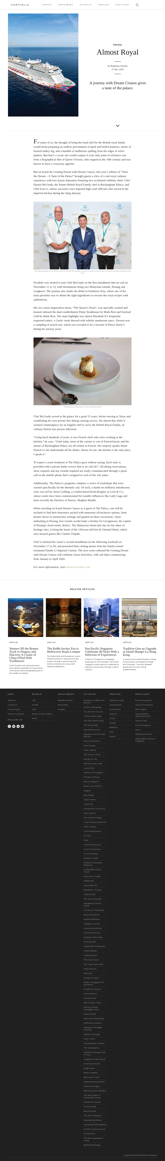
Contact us (12, 705)
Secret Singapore (143, 725)
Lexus (138, 730)
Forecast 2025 (90, 1014)
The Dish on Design (92, 899)
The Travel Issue (91, 960)
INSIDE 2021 (89, 881)
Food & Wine (115, 709)
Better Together (91, 1073)
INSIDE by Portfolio (143, 734)
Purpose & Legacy (92, 1086)
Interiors (113, 714)
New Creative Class (92, 1002)
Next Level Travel (91, 1077)
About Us (12, 700)
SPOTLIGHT (122, 5)
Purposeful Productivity (94, 946)
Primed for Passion (92, 989)
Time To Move (90, 826)
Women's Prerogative (93, 772)
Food (86, 840)
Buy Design (89, 795)
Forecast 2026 (90, 1106)
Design (113, 723)
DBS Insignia (141, 709)
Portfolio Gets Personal (94, 1129)
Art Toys (87, 835)
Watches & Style (117, 700)
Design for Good (91, 978)
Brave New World (91, 915)
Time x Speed (90, 750)
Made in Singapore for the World (94, 983)
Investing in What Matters (95, 1124)
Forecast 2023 (90, 942)
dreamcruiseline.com (78, 567)
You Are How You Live (93, 711)
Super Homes (90, 799)
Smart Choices (90, 969)
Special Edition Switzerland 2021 (143, 715)
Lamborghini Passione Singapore (145, 740)
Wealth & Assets (65, 700)
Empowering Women (93, 1120)
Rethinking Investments (94, 1082)
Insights (61, 709)
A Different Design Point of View (95, 1053)
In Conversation (91, 853)
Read (34, 718)
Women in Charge (92, 1034)
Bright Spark (89, 1068)
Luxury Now (89, 768)
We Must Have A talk (93, 763)
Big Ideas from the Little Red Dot (94, 735)
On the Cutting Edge (93, 707)
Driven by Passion (92, 933)
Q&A (34, 709)
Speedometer (116, 705)
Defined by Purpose (93, 1023)
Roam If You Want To (93, 786)
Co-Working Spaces (92, 831)
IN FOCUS (86, 5)
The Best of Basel (92, 777)
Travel (112, 718)
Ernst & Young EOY (143, 700)
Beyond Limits (90, 1111)
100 (33, 700)
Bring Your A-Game (92, 876)
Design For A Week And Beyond (94, 701)
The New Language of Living (93, 1139)
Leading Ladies (90, 955)
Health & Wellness (92, 919)
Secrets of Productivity (94, 910)
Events (113, 736)
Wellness (114, 727)
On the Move (89, 1133)
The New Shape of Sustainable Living (92, 1096)
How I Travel (89, 1039)
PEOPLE (47, 5)
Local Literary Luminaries (95, 822)
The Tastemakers (91, 1048)
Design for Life (90, 759)
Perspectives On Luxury (94, 808)
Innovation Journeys (93, 928)
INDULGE (103, 5)
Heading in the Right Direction (93, 1028)
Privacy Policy (14, 709)
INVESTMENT (65, 5)
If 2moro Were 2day (92, 716)
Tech (112, 732)
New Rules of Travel (93, 890)
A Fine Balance (90, 993)
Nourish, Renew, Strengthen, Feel (91, 1008)
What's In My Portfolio (42, 714)
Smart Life (88, 804)
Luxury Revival (90, 885)
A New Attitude (90, 951)
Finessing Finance (92, 741)
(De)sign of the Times (93, 937)
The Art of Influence (93, 1115)
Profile (35, 705)
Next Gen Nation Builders (95, 1091)
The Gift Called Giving (93, 720)
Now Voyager (90, 745)
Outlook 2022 (90, 894)
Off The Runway (91, 725)
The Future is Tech (92, 754)
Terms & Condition (16, 714)
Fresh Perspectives (92, 844)
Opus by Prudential (144, 705)
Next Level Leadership (94, 1018)
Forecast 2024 (90, 998)
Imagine (87, 790)
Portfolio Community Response (93, 864)
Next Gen (88, 973)
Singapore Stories (92, 924)
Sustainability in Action (94, 1043)
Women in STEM (91, 858)
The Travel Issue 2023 (93, 964)
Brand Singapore (91, 781)
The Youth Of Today (93, 817)
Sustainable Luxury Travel (92, 870)
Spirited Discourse (92, 730)
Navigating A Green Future (92, 904)
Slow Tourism (90, 813)
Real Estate (63, 705)
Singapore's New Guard (94, 1059)
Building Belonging (92, 1145)
